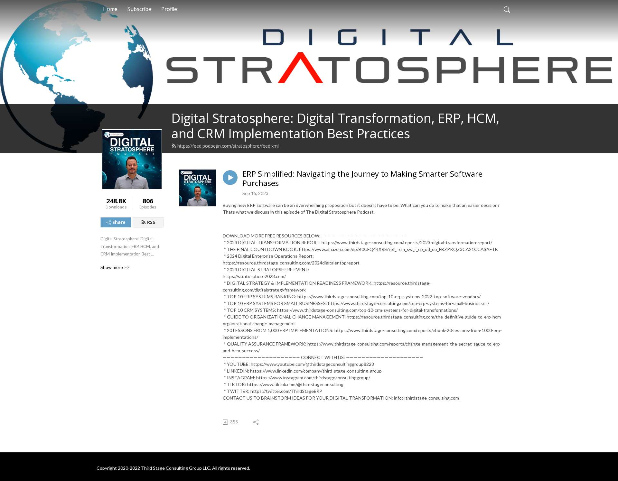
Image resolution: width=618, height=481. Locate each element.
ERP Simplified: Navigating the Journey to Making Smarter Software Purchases (362, 178)
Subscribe (139, 9)
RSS (151, 222)
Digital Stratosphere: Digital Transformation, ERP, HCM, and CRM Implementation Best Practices (335, 125)
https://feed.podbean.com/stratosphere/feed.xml (228, 146)
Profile (169, 9)
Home (110, 9)
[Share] (256, 422)
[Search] (507, 9)
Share (119, 222)
